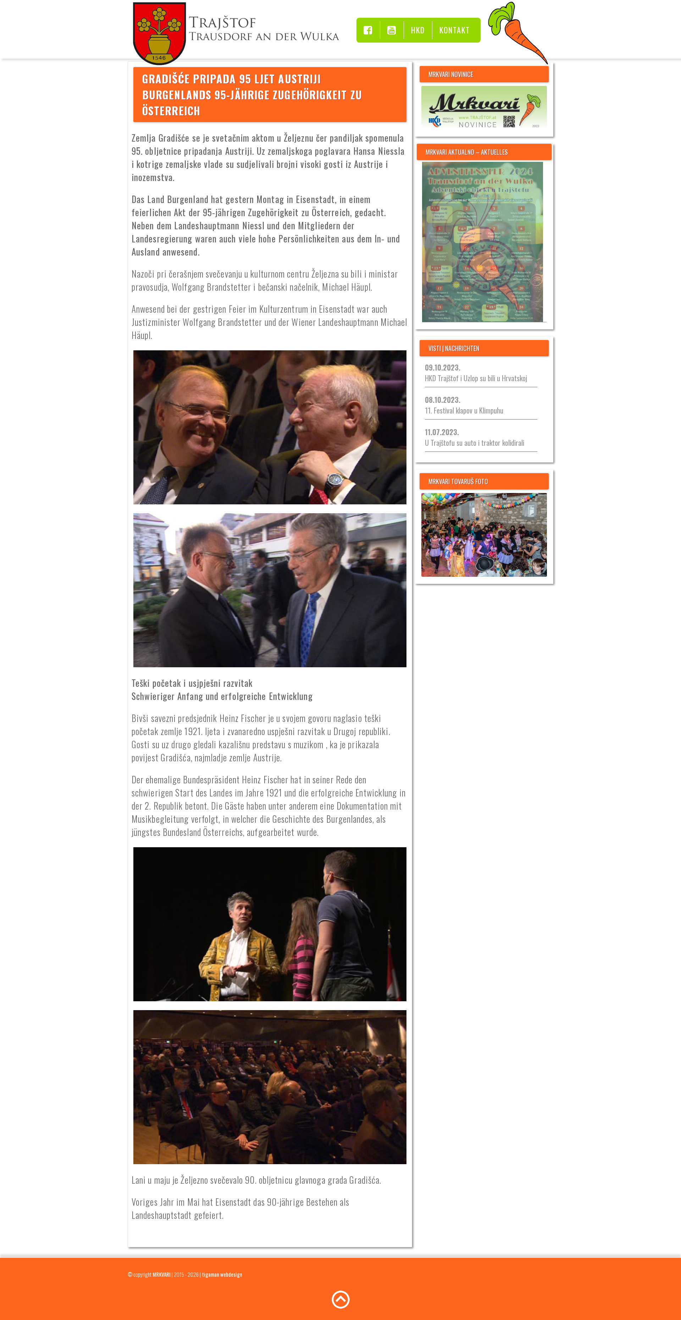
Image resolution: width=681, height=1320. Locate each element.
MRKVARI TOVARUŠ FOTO (458, 481)
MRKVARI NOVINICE (450, 74)
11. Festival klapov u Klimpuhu (464, 405)
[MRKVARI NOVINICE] (484, 108)
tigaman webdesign (222, 1274)
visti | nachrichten (453, 348)
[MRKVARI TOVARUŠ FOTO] (484, 535)
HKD (418, 29)
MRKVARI (162, 1274)
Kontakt (454, 29)
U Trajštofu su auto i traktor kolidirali (474, 437)
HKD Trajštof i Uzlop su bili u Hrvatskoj (476, 372)
